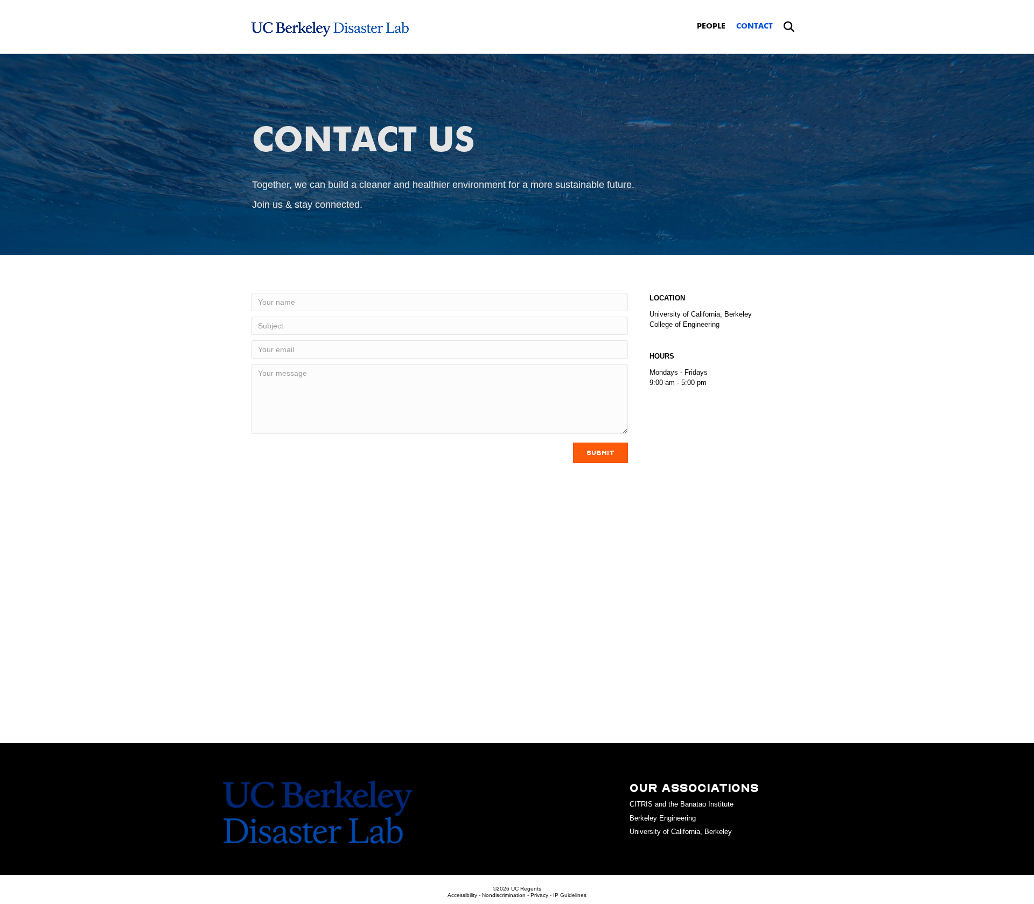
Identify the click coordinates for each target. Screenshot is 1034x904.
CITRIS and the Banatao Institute (681, 804)
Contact (754, 26)
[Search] (785, 27)
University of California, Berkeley (681, 832)
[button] (600, 453)
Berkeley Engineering (663, 818)
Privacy (539, 895)
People (711, 26)
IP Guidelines (569, 895)
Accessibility (462, 895)
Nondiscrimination (504, 895)
